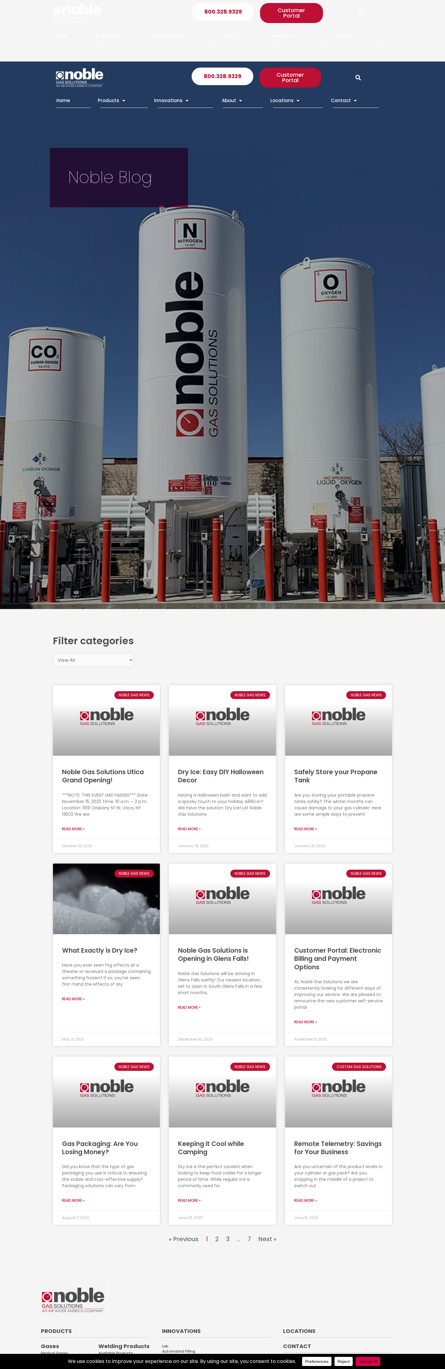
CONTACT (297, 1346)
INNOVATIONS (181, 1331)
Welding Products (124, 1346)
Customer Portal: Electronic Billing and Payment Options (337, 958)
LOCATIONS (299, 1331)
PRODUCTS (56, 1331)
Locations (283, 36)
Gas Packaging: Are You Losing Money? (100, 1147)
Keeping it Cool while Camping (211, 1147)
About (229, 36)
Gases (50, 1346)
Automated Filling (178, 1351)
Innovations (167, 36)
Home (60, 36)
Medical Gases (54, 1353)
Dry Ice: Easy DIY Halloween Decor (221, 776)
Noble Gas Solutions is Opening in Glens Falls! (213, 954)
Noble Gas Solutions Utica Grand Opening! (103, 776)
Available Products (115, 1353)
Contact (343, 36)
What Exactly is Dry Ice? (99, 950)
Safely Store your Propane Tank (335, 776)
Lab (165, 1346)
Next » (267, 1239)
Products (106, 36)
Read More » (73, 828)
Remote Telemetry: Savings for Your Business (338, 1147)
